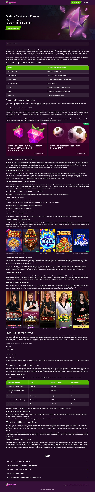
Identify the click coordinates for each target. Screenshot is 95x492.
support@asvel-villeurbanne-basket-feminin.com (76, 485)
